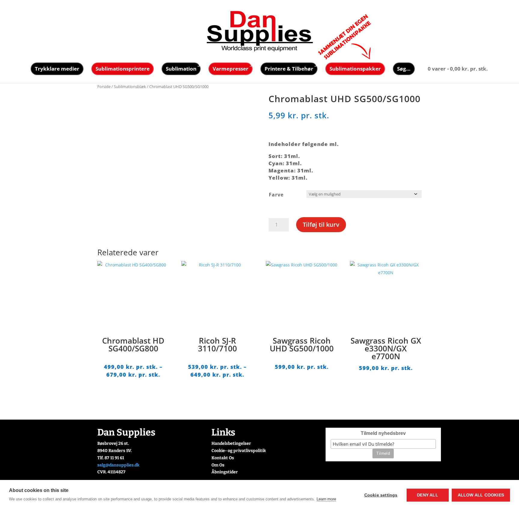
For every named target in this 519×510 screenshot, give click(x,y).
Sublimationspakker (355, 68)
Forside (104, 86)
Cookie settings (381, 495)
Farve (276, 194)
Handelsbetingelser (231, 443)
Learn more (326, 499)
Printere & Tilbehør (289, 68)
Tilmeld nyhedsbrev (383, 433)
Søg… (404, 68)
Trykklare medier (57, 68)
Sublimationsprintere (123, 68)
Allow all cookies (481, 495)
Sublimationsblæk (130, 86)
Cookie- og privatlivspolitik (238, 450)
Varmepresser (230, 68)
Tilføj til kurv (321, 224)
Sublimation (181, 68)
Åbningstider (224, 472)
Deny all (427, 495)
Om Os (217, 465)
